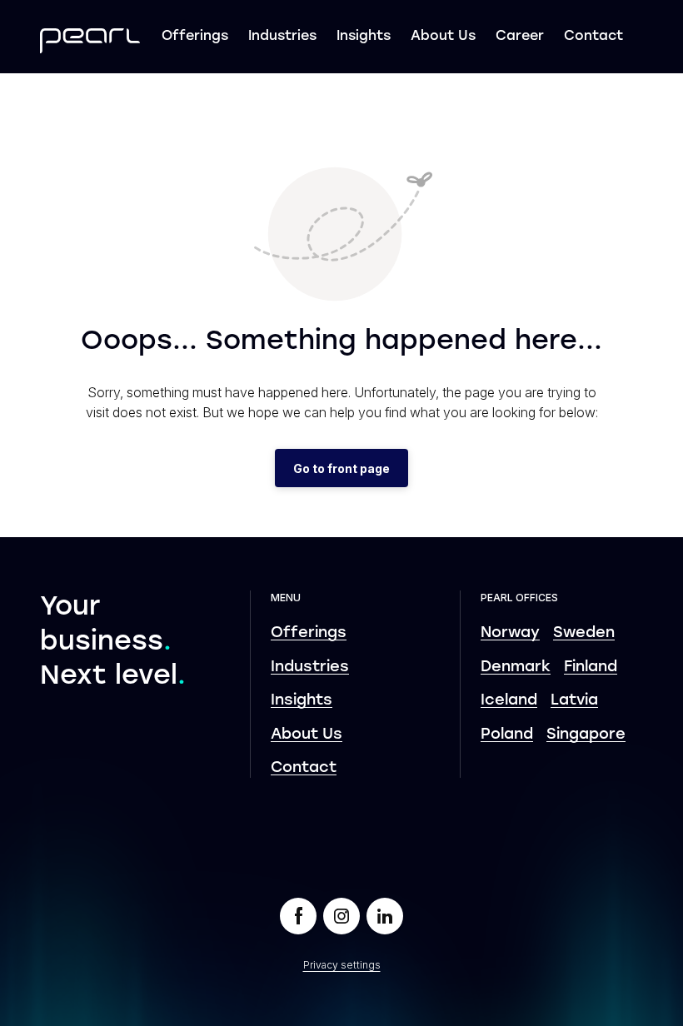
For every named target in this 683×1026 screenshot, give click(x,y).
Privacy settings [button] (342, 965)
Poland (507, 735)
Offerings (195, 36)
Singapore (586, 735)
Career (520, 36)
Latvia (574, 701)
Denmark (516, 667)
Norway (510, 633)
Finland (590, 667)
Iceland (509, 701)
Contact (593, 36)
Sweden (584, 633)
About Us (443, 36)
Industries (282, 36)
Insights (364, 36)
